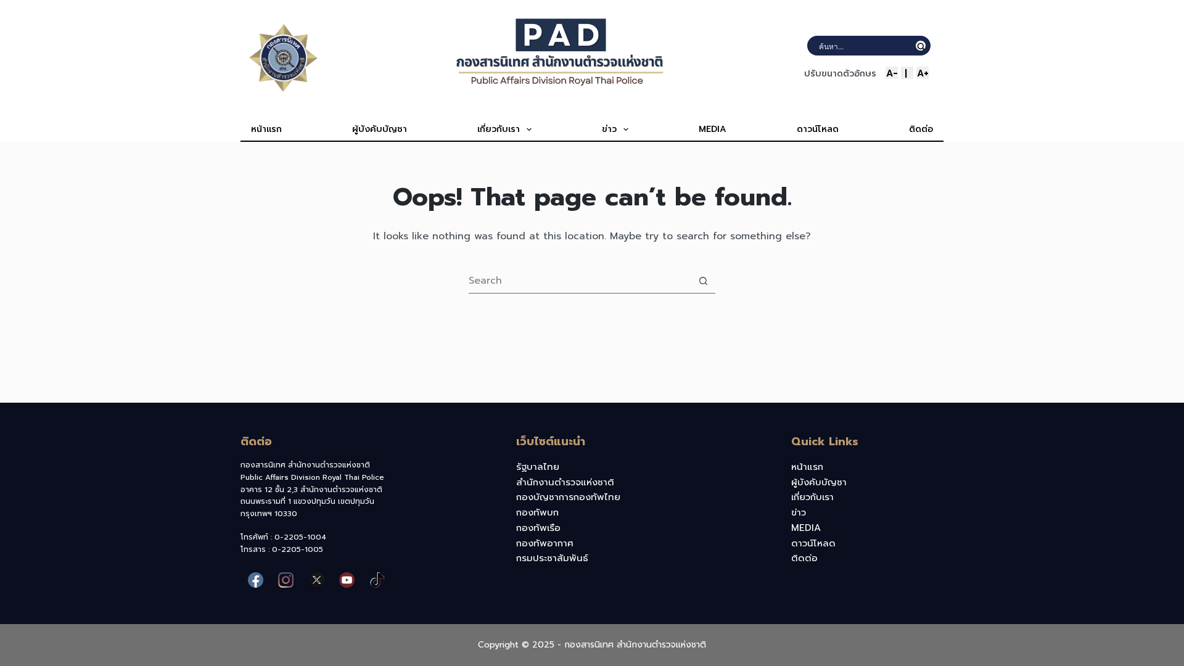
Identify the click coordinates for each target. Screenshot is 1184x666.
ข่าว (609, 129)
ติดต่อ (921, 129)
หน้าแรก (266, 129)
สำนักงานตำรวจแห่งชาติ (565, 482)
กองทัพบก (537, 512)
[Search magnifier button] (921, 46)
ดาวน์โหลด (818, 129)
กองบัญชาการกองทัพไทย (568, 497)
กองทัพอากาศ (545, 543)
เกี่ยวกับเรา (498, 129)
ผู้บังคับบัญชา (379, 129)
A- (892, 73)
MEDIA (712, 129)
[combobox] (580, 280)
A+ (923, 73)
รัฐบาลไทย (537, 467)
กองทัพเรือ (538, 528)
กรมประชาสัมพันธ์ (552, 558)
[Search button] (703, 281)
